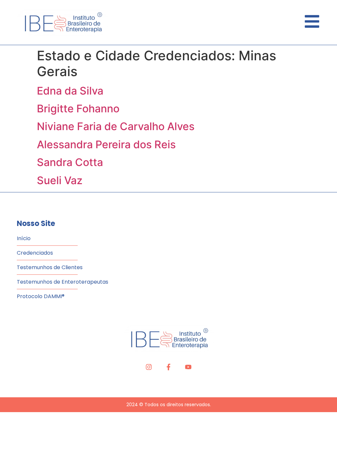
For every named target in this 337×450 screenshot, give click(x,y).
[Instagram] (148, 367)
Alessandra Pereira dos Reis (106, 144)
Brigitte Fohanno (78, 108)
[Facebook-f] (168, 367)
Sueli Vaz (60, 180)
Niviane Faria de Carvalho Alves (115, 126)
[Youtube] (188, 367)
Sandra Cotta (70, 162)
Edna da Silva (70, 90)
